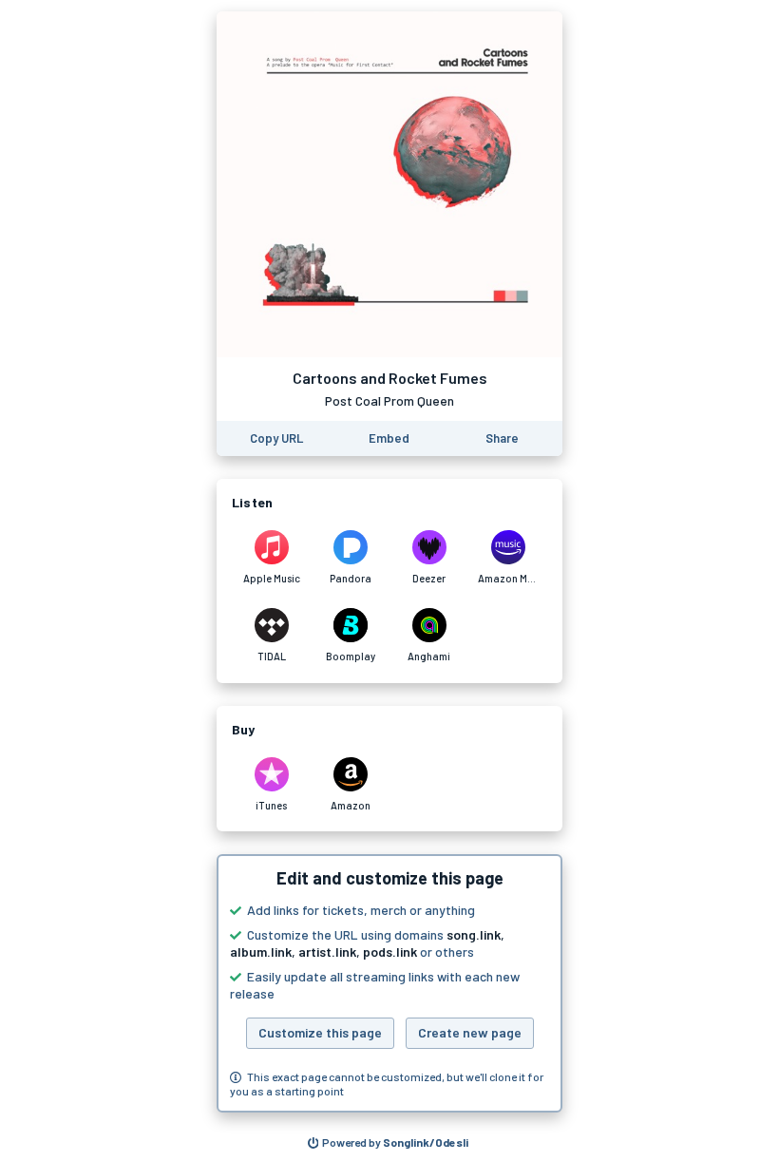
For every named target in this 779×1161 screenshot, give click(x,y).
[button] (389, 983)
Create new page (470, 1032)
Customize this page (320, 1032)
